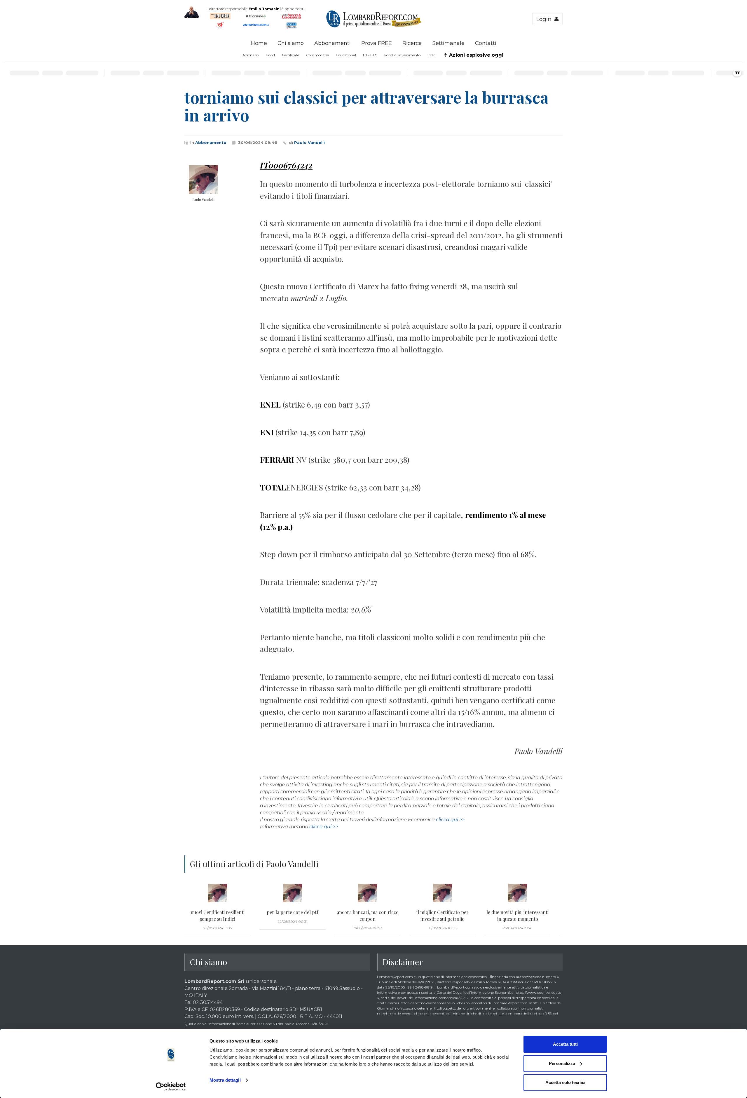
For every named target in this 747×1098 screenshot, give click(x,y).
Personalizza (562, 1063)
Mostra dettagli (225, 1080)
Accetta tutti (565, 1044)
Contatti (485, 43)
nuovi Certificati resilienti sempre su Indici (218, 915)
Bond (270, 55)
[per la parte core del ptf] (292, 893)
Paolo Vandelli (309, 142)
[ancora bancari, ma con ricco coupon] (367, 893)
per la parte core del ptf (292, 912)
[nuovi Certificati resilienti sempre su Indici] (217, 893)
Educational (346, 55)
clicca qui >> (450, 819)
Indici (431, 55)
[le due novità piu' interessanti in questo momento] (517, 893)
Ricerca (412, 43)
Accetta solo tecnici (565, 1082)
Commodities (317, 55)
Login (545, 19)
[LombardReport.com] (373, 26)
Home (259, 43)
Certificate (290, 55)
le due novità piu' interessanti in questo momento (517, 915)
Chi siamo (290, 43)
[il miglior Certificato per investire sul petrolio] (442, 893)
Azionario (250, 55)
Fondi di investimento (402, 55)
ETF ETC (370, 55)
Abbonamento (210, 142)
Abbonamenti (332, 43)
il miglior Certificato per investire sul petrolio (442, 915)
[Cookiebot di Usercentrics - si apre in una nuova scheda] (170, 1086)
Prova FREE (376, 43)
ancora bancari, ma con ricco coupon (368, 915)
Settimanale (448, 43)
